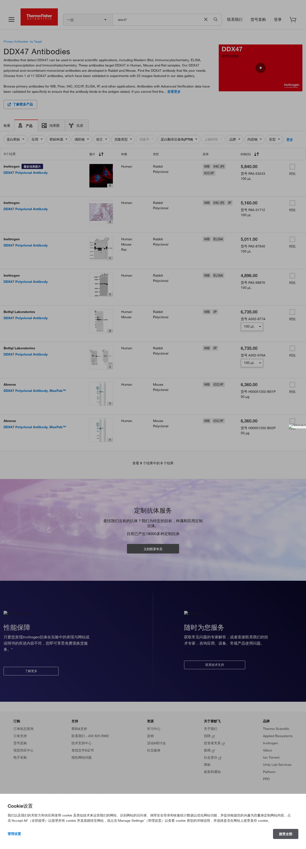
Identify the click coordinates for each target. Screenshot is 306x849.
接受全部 (285, 834)
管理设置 (14, 834)
